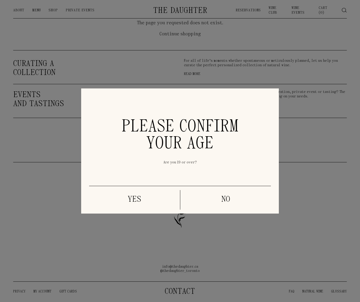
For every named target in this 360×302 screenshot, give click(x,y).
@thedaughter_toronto (180, 271)
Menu (36, 10)
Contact (180, 291)
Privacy (19, 292)
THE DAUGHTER (180, 11)
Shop (53, 10)
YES (134, 199)
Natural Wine (312, 292)
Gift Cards (68, 292)
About (18, 10)
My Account (42, 292)
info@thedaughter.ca (180, 267)
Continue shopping (180, 34)
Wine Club (273, 10)
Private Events (80, 10)
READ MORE (192, 74)
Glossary (339, 292)
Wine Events (297, 10)
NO (225, 199)
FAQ (291, 292)
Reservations (248, 10)
